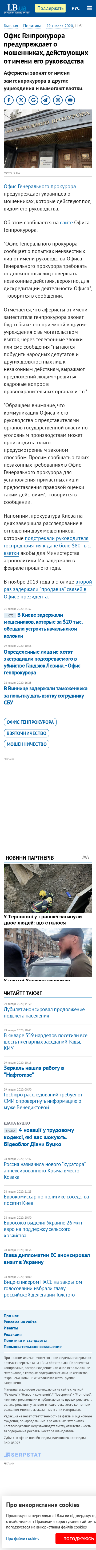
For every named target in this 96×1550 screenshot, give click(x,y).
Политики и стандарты (25, 1340)
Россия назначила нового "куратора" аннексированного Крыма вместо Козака (44, 1170)
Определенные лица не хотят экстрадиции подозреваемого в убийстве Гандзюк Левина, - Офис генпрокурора (42, 662)
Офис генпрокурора (30, 722)
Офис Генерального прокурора (40, 186)
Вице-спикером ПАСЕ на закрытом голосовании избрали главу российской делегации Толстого (43, 1288)
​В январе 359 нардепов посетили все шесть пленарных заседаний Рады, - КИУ (45, 1041)
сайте (66, 222)
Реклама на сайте (20, 1321)
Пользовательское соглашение (33, 1346)
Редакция (13, 1334)
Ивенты (11, 1328)
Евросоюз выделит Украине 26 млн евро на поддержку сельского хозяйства (43, 1229)
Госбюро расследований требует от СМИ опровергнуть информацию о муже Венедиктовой (43, 1101)
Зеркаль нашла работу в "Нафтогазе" (34, 1071)
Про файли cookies (22, 1538)
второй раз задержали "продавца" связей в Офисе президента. (48, 589)
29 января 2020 (59, 25)
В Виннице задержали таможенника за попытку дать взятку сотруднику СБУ (45, 695)
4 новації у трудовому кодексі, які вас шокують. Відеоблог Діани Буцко (39, 1137)
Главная (11, 25)
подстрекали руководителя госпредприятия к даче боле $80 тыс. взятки (47, 545)
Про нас (11, 1315)
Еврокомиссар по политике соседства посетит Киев (46, 1199)
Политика (32, 25)
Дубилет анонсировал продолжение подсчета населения (44, 1012)
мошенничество (27, 744)
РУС (76, 8)
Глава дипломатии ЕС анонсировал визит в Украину (47, 1258)
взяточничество (26, 733)
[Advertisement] (48, 798)
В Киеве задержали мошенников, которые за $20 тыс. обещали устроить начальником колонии (43, 625)
